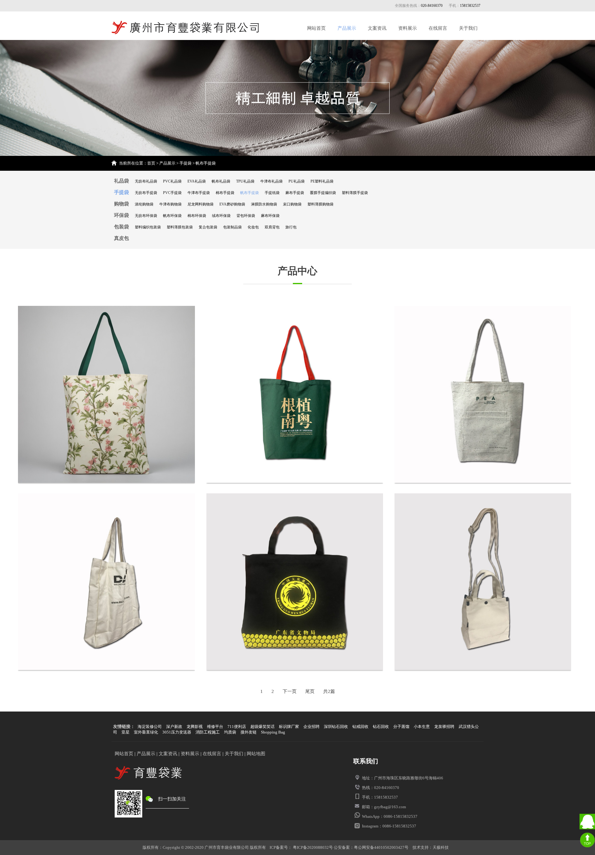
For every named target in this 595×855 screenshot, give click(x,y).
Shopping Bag (273, 732)
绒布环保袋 (221, 216)
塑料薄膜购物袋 (320, 204)
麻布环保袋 (270, 216)
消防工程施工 (208, 732)
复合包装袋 (208, 227)
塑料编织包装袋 (148, 227)
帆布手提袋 (206, 163)
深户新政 (174, 726)
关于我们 (468, 28)
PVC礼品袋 (172, 181)
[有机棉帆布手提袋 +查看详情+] (106, 395)
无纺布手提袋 (146, 193)
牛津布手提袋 (198, 193)
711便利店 (236, 726)
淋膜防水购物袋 (264, 204)
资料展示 (407, 28)
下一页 (290, 691)
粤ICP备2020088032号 (312, 847)
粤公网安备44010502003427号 (381, 847)
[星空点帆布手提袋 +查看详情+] (482, 395)
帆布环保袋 (172, 216)
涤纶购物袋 (144, 204)
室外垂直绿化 (146, 732)
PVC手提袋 (172, 193)
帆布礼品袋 (221, 181)
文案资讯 (377, 28)
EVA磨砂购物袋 (232, 204)
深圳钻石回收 (336, 726)
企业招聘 (311, 726)
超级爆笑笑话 (262, 726)
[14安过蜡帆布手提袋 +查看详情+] (482, 582)
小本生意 (422, 726)
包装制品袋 (232, 227)
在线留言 (438, 28)
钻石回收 (381, 726)
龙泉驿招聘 (444, 726)
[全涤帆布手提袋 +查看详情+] (294, 582)
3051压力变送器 (176, 732)
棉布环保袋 (196, 216)
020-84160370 (432, 5)
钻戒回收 (360, 726)
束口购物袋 (292, 204)
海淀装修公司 (150, 726)
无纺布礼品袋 (146, 181)
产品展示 (346, 28)
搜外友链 (248, 732)
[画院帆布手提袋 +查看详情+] (294, 395)
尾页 (310, 691)
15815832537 (470, 5)
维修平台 (215, 726)
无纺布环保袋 (146, 216)
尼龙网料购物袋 (200, 204)
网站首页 (316, 28)
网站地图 (256, 753)
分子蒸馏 (401, 726)
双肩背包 (272, 227)
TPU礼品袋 (245, 181)
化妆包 (253, 227)
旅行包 (291, 227)
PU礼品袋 (297, 181)
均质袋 (230, 732)
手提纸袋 (272, 193)
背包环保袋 (245, 216)
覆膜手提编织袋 (323, 193)
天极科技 (441, 847)
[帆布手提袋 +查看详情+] (106, 582)
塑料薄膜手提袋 (355, 193)
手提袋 (185, 163)
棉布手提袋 (225, 193)
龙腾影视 (195, 726)
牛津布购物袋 (170, 204)
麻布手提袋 (294, 193)
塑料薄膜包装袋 (180, 227)
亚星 (125, 732)
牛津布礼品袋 (271, 181)
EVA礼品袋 (196, 181)
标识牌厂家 (289, 726)
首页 (151, 163)
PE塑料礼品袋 (322, 181)
